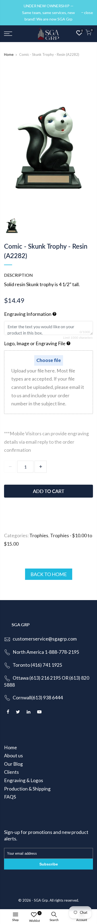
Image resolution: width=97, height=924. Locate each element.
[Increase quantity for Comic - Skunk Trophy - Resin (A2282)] (40, 467)
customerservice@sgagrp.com (45, 639)
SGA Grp (41, 900)
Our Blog (13, 764)
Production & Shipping (27, 789)
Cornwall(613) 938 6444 (38, 697)
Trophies (38, 535)
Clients (11, 772)
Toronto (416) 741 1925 (37, 665)
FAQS (10, 797)
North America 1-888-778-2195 (46, 652)
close (11, 12)
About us (13, 755)
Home (8, 54)
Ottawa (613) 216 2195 (37, 678)
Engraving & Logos (23, 780)
